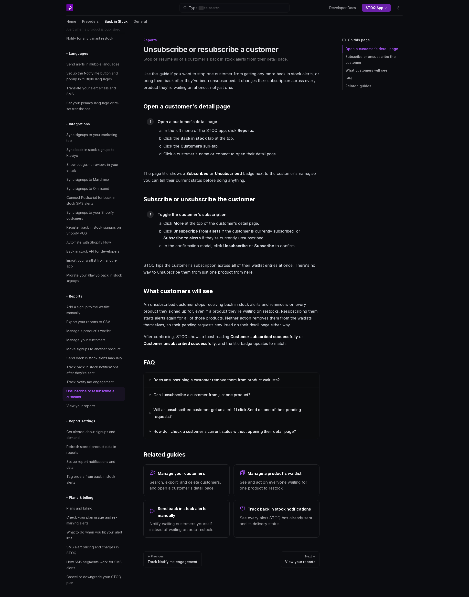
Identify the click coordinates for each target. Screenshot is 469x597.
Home (71, 21)
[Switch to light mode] (399, 8)
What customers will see (366, 70)
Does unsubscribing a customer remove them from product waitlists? (216, 379)
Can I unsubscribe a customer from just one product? (201, 394)
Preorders (90, 21)
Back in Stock (116, 21)
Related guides (358, 86)
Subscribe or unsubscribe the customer (370, 59)
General (140, 21)
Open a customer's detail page (371, 49)
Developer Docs (342, 8)
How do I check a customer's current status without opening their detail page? (224, 431)
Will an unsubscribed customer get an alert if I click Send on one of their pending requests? (227, 413)
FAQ (348, 78)
